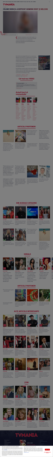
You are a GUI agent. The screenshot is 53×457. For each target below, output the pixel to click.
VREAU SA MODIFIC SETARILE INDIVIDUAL (47, 452)
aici (12, 453)
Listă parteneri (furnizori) (26, 452)
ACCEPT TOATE (47, 449)
